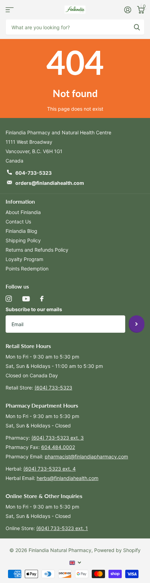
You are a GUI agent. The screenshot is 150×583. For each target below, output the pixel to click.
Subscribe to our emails (34, 309)
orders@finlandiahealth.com (49, 183)
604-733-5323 (33, 173)
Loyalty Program (24, 259)
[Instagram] (9, 299)
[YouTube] (26, 298)
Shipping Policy (23, 240)
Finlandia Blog (21, 231)
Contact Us (18, 221)
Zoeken (136, 27)
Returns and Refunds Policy (37, 250)
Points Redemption (27, 268)
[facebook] (42, 298)
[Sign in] (127, 9)
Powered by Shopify (117, 550)
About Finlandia (23, 212)
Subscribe (136, 324)
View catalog (10, 10)
